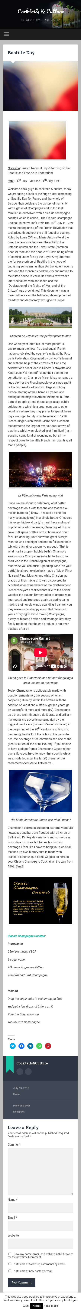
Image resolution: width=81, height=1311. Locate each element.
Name (13, 1199)
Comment (14, 1144)
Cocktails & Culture (41, 11)
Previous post (21, 1105)
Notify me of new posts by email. (33, 1271)
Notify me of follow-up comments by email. (39, 1264)
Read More (51, 1305)
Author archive (19, 1071)
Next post (18, 1111)
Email (12, 1217)
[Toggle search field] (75, 34)
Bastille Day (21, 53)
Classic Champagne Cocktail (26, 936)
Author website (28, 1071)
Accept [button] (36, 1305)
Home (16, 1094)
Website (13, 1235)
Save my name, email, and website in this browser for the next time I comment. (40, 1256)
